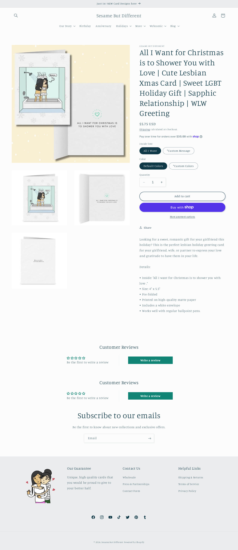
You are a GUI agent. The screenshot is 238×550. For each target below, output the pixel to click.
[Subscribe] (149, 438)
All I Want (150, 150)
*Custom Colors (183, 165)
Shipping (144, 129)
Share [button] (147, 227)
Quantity (144, 174)
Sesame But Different (112, 542)
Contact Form (131, 490)
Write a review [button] (150, 360)
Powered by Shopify (134, 542)
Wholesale (129, 477)
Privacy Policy (187, 490)
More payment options (182, 216)
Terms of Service (188, 484)
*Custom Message (178, 150)
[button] (16, 15)
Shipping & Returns (190, 477)
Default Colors (153, 165)
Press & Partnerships (136, 484)
